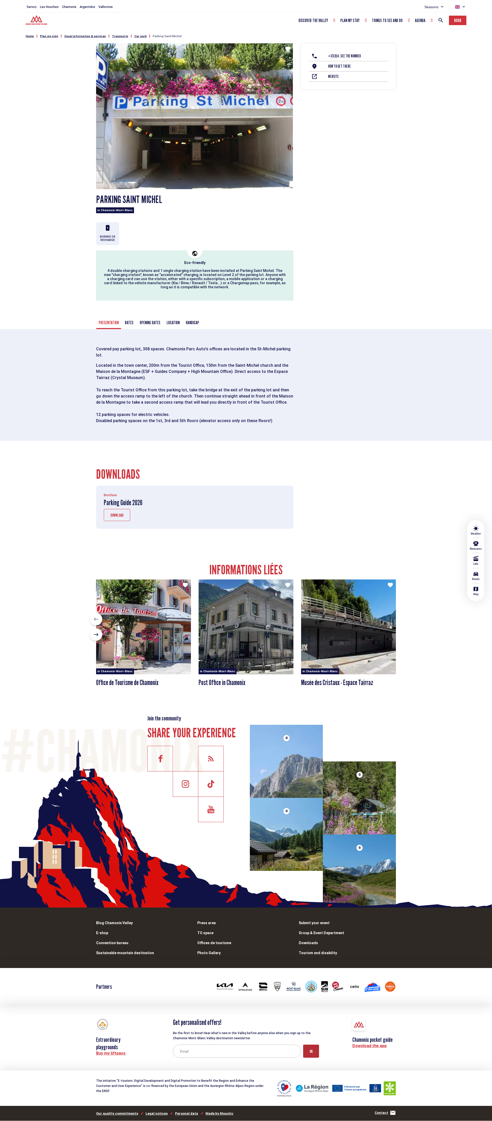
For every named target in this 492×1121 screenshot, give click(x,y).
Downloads (308, 943)
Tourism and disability (318, 953)
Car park (140, 36)
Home (30, 36)
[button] (96, 619)
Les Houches (49, 7)
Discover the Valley (313, 20)
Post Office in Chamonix (222, 682)
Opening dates (150, 322)
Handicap (192, 322)
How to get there (339, 66)
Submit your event (314, 923)
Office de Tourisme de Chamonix (127, 682)
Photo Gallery (209, 953)
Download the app (369, 1045)
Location (173, 322)
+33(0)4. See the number (344, 56)
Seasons (431, 7)
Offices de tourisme (214, 943)
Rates (129, 322)
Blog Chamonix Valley (114, 923)
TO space (205, 933)
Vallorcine (105, 7)
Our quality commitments (117, 1113)
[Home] (37, 20)
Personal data (186, 1113)
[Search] (441, 20)
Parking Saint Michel (167, 36)
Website (333, 76)
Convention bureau (112, 943)
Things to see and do (387, 20)
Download (117, 515)
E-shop (102, 933)
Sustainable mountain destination (125, 953)
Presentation (109, 322)
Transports (120, 36)
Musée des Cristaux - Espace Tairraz (337, 682)
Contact (381, 1113)
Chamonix (69, 7)
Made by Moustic (219, 1113)
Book (457, 20)
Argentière (87, 7)
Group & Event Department (321, 933)
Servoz (32, 7)
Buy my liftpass (111, 1053)
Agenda (420, 20)
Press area (206, 923)
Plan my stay (350, 20)
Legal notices (157, 1113)
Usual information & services (85, 36)
